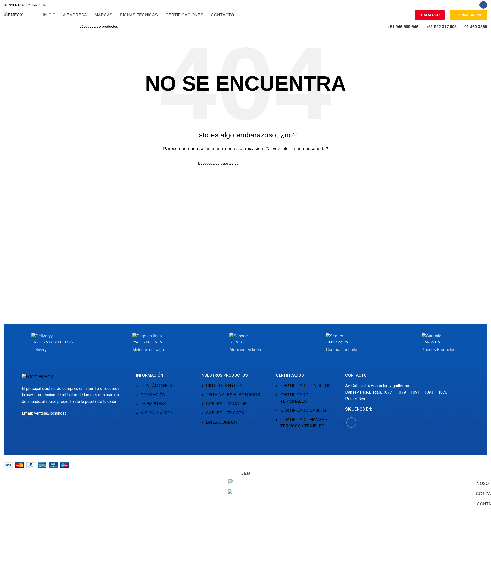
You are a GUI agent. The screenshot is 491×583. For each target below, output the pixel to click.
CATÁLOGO (430, 15)
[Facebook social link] (483, 5)
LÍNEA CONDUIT (222, 422)
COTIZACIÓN (153, 395)
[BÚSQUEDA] (131, 26)
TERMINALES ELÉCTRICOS (233, 395)
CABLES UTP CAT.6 (225, 413)
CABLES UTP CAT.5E (226, 404)
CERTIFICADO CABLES (303, 410)
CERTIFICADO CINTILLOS (305, 385)
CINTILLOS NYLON (224, 385)
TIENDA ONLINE (469, 15)
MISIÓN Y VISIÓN (156, 413)
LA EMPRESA (153, 404)
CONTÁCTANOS (156, 385)
